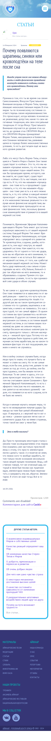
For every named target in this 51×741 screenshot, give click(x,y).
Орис (15, 32)
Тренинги (7, 690)
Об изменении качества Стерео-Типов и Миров (23, 555)
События (34, 660)
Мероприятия (36, 668)
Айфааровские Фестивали (15, 698)
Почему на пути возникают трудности (20, 606)
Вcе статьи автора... (20, 36)
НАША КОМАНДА (37, 647)
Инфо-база (7, 673)
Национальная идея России (15, 703)
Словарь (6, 664)
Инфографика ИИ (10, 668)
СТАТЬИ (6, 656)
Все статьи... (12, 612)
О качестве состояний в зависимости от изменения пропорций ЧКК (20, 590)
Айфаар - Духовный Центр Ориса (17, 728)
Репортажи (35, 664)
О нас (32, 652)
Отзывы (33, 673)
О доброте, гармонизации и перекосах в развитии (20, 563)
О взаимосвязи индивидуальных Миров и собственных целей (23, 540)
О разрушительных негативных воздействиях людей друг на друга (24, 598)
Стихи (5, 660)
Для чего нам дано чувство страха (24, 574)
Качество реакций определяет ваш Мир (25, 547)
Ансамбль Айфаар (11, 694)
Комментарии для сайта (22, 504)
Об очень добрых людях (19, 569)
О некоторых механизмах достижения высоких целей (20, 581)
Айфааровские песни (12, 647)
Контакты (34, 677)
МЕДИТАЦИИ (8, 652)
